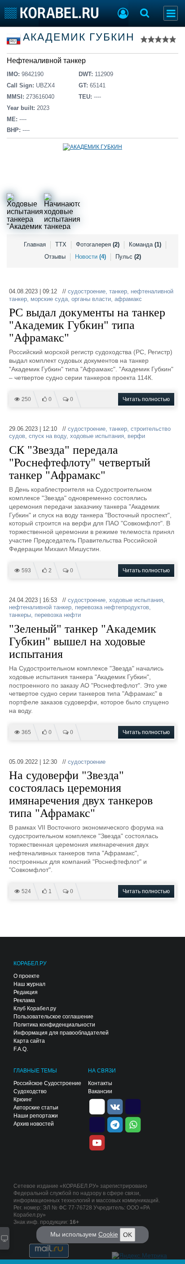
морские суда (49, 299)
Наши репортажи (35, 1116)
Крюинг (22, 1099)
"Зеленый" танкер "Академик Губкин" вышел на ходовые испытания (82, 642)
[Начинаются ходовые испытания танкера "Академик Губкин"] (62, 211)
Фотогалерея (97, 244)
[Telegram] (115, 1124)
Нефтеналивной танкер (46, 60)
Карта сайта (29, 1041)
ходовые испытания (97, 436)
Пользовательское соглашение (53, 1016)
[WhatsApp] (133, 1124)
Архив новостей (33, 1124)
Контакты (100, 1083)
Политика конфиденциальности (54, 1025)
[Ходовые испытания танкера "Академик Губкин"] (25, 211)
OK (127, 1234)
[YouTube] (97, 1142)
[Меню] (170, 13)
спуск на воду (47, 436)
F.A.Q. (20, 1049)
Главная (35, 244)
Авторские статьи (35, 1107)
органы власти (91, 299)
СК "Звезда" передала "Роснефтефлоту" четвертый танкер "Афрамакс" (79, 463)
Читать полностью (146, 399)
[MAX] (97, 1124)
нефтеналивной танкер (40, 607)
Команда (145, 244)
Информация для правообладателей (61, 1033)
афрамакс (128, 299)
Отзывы (55, 256)
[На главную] (51, 12)
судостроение (87, 291)
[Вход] (123, 14)
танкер (118, 291)
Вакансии (100, 1091)
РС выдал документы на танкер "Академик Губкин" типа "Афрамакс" (87, 325)
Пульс (128, 256)
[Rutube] (133, 1106)
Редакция (25, 992)
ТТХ (60, 244)
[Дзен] (97, 1106)
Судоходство (30, 1091)
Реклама (24, 1000)
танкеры (20, 614)
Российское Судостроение (47, 1083)
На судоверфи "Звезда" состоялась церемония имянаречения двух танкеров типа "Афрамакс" (81, 794)
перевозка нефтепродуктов (112, 607)
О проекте (26, 976)
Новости (90, 256)
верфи (136, 436)
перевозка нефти (58, 614)
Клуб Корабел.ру (34, 1008)
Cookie (108, 1234)
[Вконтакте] (115, 1106)
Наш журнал (29, 984)
